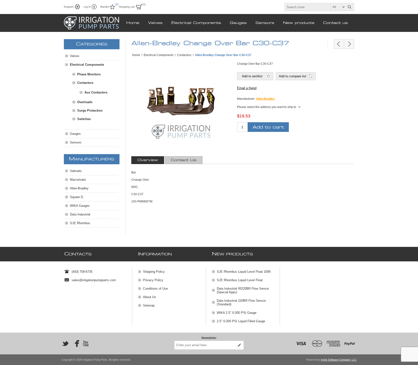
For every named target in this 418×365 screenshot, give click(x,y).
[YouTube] (86, 343)
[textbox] (315, 7)
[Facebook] (75, 343)
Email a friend (246, 88)
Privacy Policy (153, 280)
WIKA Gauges (80, 206)
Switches (84, 119)
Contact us (335, 23)
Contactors (85, 83)
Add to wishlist (252, 76)
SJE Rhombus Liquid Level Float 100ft (244, 271)
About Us (149, 297)
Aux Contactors (95, 92)
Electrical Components (196, 23)
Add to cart (268, 127)
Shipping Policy (154, 271)
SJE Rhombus (80, 223)
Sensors (264, 23)
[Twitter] (65, 343)
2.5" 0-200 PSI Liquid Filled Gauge (241, 321)
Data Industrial (80, 214)
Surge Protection (90, 110)
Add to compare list (292, 76)
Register (69, 6)
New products (298, 23)
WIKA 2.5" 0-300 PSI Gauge (236, 313)
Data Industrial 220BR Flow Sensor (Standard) (241, 302)
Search (349, 7)
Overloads (84, 102)
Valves (155, 23)
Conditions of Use (155, 288)
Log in (86, 6)
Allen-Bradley (265, 98)
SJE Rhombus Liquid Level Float (240, 280)
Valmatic (76, 171)
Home (132, 23)
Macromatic (78, 179)
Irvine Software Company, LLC (339, 359)
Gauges (238, 23)
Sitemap (149, 305)
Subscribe (239, 345)
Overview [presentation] (147, 160)
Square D (76, 197)
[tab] (147, 160)
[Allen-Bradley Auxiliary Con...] (349, 44)
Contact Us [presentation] (183, 160)
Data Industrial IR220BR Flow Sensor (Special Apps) (243, 290)
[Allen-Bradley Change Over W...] (338, 44)
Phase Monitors (89, 74)
